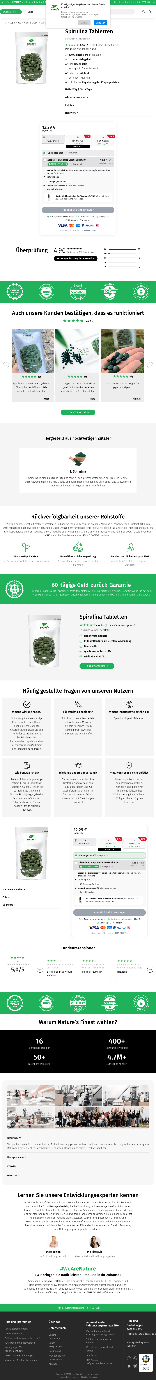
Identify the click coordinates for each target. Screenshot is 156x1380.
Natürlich (12, 1138)
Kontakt (53, 1363)
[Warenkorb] (149, 11)
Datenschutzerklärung (68, 1377)
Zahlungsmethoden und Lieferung (22, 1338)
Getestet (12, 1175)
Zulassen (100, 22)
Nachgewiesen (15, 1157)
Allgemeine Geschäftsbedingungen (22, 1360)
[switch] (146, 1368)
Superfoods (15, 22)
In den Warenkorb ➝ (78, 412)
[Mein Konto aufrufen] (143, 11)
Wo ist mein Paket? (14, 1333)
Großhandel (55, 1351)
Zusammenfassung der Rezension (75, 258)
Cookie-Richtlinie (89, 1377)
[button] (5, 365)
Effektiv (11, 1166)
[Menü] (151, 1355)
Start (4, 22)
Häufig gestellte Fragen (16, 1328)
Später (84, 22)
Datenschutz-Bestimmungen (19, 1355)
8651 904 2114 (148, 2)
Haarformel (92, 1355)
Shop (31, 11)
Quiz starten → (11, 11)
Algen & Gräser (31, 22)
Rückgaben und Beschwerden (20, 1342)
